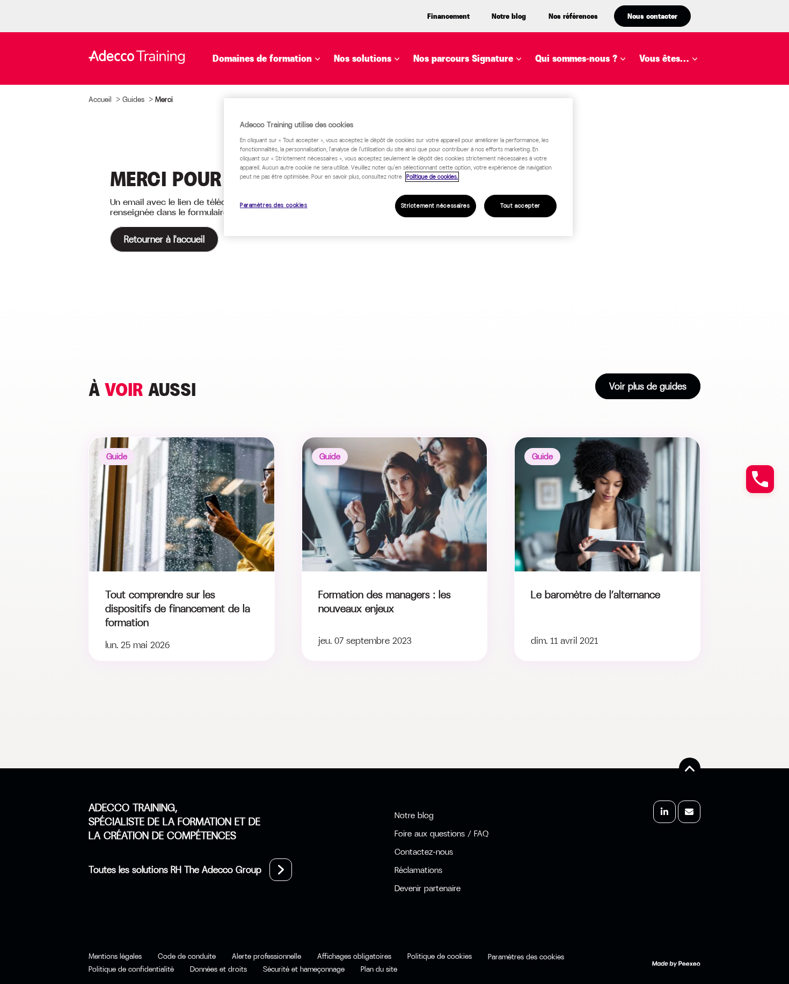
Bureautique (258, 84)
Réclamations (418, 870)
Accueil (100, 99)
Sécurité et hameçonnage (304, 969)
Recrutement (261, 245)
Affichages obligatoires (354, 956)
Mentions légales (115, 956)
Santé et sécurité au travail (296, 277)
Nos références (573, 16)
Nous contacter (652, 16)
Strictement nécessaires (435, 206)
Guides (133, 99)
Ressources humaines (280, 261)
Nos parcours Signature (463, 58)
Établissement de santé (688, 148)
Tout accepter (520, 206)
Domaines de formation (262, 58)
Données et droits (218, 969)
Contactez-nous (423, 851)
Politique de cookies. (432, 177)
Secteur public (690, 171)
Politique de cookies (439, 956)
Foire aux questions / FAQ (441, 833)
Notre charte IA (589, 113)
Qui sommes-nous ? (576, 58)
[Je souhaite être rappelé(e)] (760, 479)
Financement (448, 16)
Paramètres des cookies (274, 205)
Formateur (681, 187)
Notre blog (509, 16)
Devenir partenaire (427, 888)
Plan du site (379, 969)
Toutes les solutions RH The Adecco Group (175, 869)
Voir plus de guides (647, 386)
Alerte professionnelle (266, 956)
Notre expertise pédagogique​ (588, 91)
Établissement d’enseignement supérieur (692, 113)
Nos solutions (362, 58)
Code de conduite (187, 956)
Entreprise (680, 84)
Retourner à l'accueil (164, 239)
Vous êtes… (664, 58)
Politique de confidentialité (131, 969)
